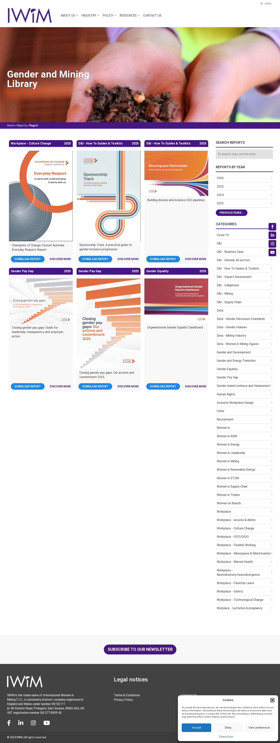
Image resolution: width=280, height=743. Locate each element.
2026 (220, 178)
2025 (220, 186)
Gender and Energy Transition (236, 360)
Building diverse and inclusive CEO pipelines (176, 200)
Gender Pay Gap (227, 377)
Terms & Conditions (127, 695)
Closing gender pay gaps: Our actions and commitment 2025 (106, 375)
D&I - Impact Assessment (234, 277)
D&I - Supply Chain (229, 302)
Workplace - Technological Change (240, 600)
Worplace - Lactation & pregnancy (239, 608)
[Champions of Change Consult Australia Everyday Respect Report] (41, 196)
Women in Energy (228, 444)
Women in (223, 428)
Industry (89, 15)
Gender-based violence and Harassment (243, 386)
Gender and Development (234, 352)
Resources (128, 15)
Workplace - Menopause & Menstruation (244, 553)
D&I (219, 243)
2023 (220, 203)
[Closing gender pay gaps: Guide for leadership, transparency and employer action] (41, 301)
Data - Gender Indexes (232, 327)
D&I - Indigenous (228, 285)
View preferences (259, 727)
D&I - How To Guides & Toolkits (238, 268)
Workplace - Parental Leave (235, 583)
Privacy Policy (226, 736)
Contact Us (152, 15)
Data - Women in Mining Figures (238, 344)
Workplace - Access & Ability (236, 520)
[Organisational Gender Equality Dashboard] (176, 300)
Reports (22, 125)
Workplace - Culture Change (235, 528)
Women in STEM (228, 478)
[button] (272, 700)
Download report (28, 259)
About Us (68, 15)
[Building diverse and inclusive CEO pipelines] (176, 173)
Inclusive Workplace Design (235, 402)
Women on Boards (229, 503)
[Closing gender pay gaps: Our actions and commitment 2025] (109, 323)
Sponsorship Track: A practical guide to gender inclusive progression (105, 247)
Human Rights (226, 394)
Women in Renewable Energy (236, 469)
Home (10, 125)
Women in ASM (227, 436)
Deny (228, 727)
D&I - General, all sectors (233, 260)
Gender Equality (227, 369)
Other (220, 411)
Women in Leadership (231, 453)
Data (220, 310)
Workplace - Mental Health (235, 562)
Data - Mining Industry (231, 335)
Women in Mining (228, 461)
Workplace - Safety (230, 591)
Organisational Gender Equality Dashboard (175, 327)
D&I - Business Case (230, 252)
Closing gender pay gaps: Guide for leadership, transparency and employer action (37, 332)
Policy (108, 15)
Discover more (60, 259)
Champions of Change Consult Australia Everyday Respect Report (38, 247)
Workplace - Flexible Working (236, 545)
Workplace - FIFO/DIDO (233, 536)
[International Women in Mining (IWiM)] (30, 21)
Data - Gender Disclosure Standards (241, 319)
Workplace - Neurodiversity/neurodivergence (238, 572)
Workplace (224, 511)
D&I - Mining (225, 293)
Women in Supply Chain (232, 486)
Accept (196, 727)
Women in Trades (228, 495)
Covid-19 (223, 235)
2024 (220, 195)
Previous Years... (232, 212)
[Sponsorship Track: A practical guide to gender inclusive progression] (109, 196)
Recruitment (225, 419)
